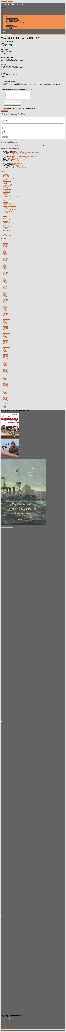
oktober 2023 (6, 275)
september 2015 (6, 389)
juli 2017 (5, 363)
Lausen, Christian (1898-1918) (16, 163)
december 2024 (6, 259)
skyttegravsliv (9, 224)
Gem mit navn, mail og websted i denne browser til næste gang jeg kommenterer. (18, 108)
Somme (5, 225)
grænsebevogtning (7, 193)
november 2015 (6, 386)
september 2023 (6, 277)
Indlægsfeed (5, 1026)
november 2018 (6, 344)
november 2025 (6, 246)
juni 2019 (5, 336)
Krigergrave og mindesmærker (12, 19)
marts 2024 (5, 269)
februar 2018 (5, 355)
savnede (6, 222)
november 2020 (6, 316)
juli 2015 (5, 391)
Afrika (5, 174)
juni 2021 (5, 308)
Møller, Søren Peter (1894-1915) (20, 167)
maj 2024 (5, 267)
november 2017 (6, 358)
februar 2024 (5, 271)
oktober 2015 (6, 388)
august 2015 (5, 390)
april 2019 (5, 338)
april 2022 (5, 296)
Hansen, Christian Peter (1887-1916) (20, 153)
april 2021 (5, 310)
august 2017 (5, 362)
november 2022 (6, 288)
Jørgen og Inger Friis (9, 206)
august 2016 (5, 376)
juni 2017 (5, 364)
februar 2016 (5, 383)
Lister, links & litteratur (7, 14)
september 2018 (6, 347)
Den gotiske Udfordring (17, 151)
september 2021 (6, 305)
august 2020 (5, 320)
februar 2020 (5, 327)
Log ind (4, 1025)
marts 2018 (5, 354)
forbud (5, 187)
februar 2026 (5, 243)
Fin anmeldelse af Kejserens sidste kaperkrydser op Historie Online (25, 152)
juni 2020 (5, 322)
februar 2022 (5, 299)
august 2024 (5, 264)
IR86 (5, 202)
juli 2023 (5, 279)
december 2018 (6, 343)
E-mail (2, 103)
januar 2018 (5, 356)
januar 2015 (5, 398)
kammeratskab (8, 207)
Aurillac (6, 176)
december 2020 (6, 315)
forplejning (7, 189)
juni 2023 (5, 280)
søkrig (5, 228)
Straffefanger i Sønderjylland (11, 26)
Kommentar (3, 99)
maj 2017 (5, 365)
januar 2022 (5, 300)
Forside (4, 9)
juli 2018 (5, 349)
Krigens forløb (9, 28)
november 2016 (6, 372)
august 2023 (5, 278)
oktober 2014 (6, 402)
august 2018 (5, 348)
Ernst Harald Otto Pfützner (10, 67)
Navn (2, 101)
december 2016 (6, 371)
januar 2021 (5, 314)
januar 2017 (5, 370)
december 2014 (6, 399)
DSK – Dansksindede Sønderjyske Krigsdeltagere (16, 22)
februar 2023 (5, 285)
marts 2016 (5, 382)
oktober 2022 (6, 289)
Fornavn (4, 125)
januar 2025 (5, 258)
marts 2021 (5, 312)
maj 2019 (5, 337)
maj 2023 (5, 281)
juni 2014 (5, 406)
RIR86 (6, 221)
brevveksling (8, 178)
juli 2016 (5, 377)
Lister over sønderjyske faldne (12, 18)
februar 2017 (5, 369)
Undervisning (8, 15)
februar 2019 (5, 341)
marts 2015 (5, 396)
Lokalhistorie (5, 30)
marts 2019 (5, 340)
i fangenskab (7, 197)
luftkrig (5, 216)
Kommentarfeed (6, 1027)
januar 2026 (5, 244)
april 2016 (5, 380)
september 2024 (6, 262)
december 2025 (6, 245)
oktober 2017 (6, 359)
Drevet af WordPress (5, 1030)
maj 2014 (5, 407)
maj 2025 (5, 253)
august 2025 (5, 250)
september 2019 (6, 333)
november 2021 (6, 302)
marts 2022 (5, 298)
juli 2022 (5, 293)
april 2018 (5, 352)
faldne (7, 185)
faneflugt (6, 186)
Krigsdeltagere (6, 12)
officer (5, 217)
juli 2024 (5, 265)
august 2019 (5, 334)
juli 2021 (5, 307)
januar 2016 (5, 384)
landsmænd (5, 212)
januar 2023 (5, 286)
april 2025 (5, 254)
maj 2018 (5, 351)
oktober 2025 (6, 247)
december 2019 (6, 329)
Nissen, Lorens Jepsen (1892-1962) (20, 157)
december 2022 (6, 287)
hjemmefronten (10, 196)
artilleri (6, 175)
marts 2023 (5, 284)
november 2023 (6, 274)
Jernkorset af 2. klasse (8, 204)
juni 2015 (5, 392)
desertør (7, 181)
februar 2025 (5, 257)
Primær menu (3, 7)
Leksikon (5, 29)
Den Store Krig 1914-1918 (12, 4)
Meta (3, 1022)
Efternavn (4, 131)
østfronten (7, 235)
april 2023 (5, 282)
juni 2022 (5, 294)
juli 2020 (5, 321)
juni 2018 (5, 350)
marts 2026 (5, 241)
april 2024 (5, 268)
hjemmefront (5, 194)
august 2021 (5, 306)
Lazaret (5, 213)
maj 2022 (5, 295)
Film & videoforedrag (10, 27)
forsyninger (6, 190)
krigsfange (9, 209)
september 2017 (6, 361)
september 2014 (6, 403)
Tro (5, 231)
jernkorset (6, 203)
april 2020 (5, 324)
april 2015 (5, 395)
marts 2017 (5, 368)
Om (4, 13)
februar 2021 (5, 313)
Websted (2, 106)
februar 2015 (5, 397)
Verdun (5, 234)
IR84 (6, 199)
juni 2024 (5, 266)
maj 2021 (5, 309)
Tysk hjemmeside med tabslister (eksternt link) (15, 23)
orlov (5, 218)
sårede (7, 227)
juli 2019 (5, 335)
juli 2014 (5, 405)
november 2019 (6, 330)
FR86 (6, 192)
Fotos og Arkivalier (7, 11)
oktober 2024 (6, 261)
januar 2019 (5, 342)
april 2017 (5, 366)
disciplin (5, 182)
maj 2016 (5, 379)
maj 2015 (5, 393)
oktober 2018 (6, 345)
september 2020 (6, 319)
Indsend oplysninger (12, 145)
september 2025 (6, 248)
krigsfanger (8, 211)
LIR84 (5, 214)
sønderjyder (9, 230)
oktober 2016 (6, 373)
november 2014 (6, 400)
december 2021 (6, 301)
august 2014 (5, 404)
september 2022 (6, 291)
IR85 (5, 200)
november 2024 (6, 260)
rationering (7, 219)
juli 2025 (5, 251)
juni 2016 (5, 378)
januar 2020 (5, 328)
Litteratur (7, 16)
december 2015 (6, 385)
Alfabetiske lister (9, 25)
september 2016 (6, 375)
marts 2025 (5, 255)
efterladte (6, 183)
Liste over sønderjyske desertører (12, 21)
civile (5, 179)
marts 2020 (5, 326)
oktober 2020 (6, 317)
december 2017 (6, 357)
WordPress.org (6, 1028)
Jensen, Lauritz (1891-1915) (15, 158)
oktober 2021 (6, 303)
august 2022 (5, 292)
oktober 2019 (6, 331)
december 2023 (6, 273)
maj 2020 (5, 323)
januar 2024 (5, 272)
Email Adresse (5, 120)
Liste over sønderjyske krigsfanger (13, 20)
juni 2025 (5, 252)
